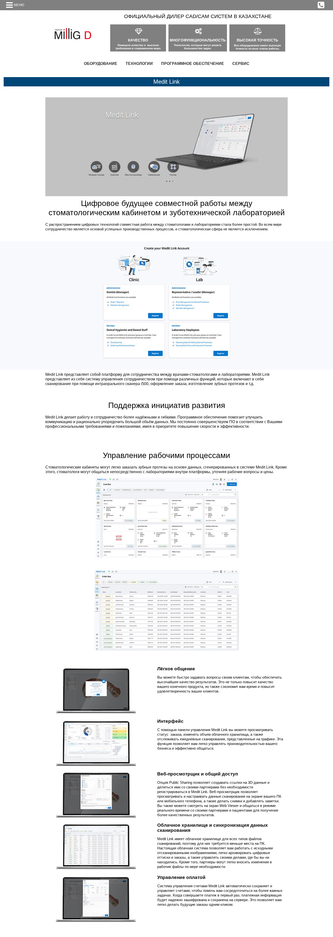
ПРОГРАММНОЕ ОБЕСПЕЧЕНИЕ (192, 63)
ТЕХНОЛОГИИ (139, 63)
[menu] (166, 64)
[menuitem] (100, 63)
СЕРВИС (240, 63)
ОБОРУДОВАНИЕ (100, 63)
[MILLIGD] (73, 34)
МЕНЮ (19, 5)
